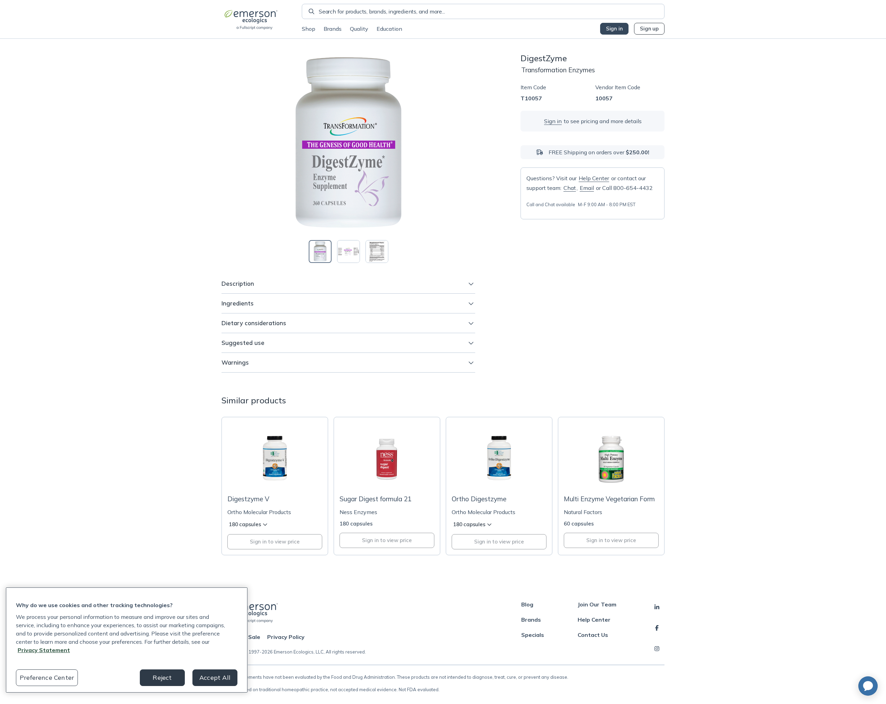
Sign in (614, 28)
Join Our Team (597, 604)
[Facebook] (656, 628)
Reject (162, 678)
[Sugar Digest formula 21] (387, 486)
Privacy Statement (44, 650)
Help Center (594, 178)
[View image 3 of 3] (376, 251)
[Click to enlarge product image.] (349, 142)
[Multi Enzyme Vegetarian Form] (611, 486)
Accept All (214, 678)
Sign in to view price (275, 541)
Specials (532, 634)
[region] (127, 640)
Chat (569, 187)
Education (389, 28)
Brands (333, 28)
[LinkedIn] (656, 607)
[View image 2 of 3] (348, 251)
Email (587, 187)
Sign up (649, 28)
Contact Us (593, 634)
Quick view (278, 476)
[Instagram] (656, 648)
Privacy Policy (286, 636)
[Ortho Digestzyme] (499, 486)
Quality (359, 28)
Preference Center (47, 678)
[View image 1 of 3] (320, 251)
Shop (308, 28)
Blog (527, 604)
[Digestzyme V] (275, 486)
